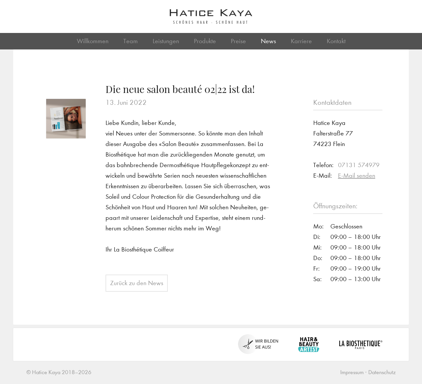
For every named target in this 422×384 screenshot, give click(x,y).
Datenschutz (382, 372)
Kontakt (336, 41)
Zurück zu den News (136, 283)
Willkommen (92, 41)
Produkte (205, 41)
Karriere (301, 41)
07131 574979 (358, 165)
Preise (238, 41)
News (268, 41)
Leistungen (166, 41)
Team (130, 41)
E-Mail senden (356, 175)
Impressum (352, 372)
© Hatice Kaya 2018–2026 (58, 372)
